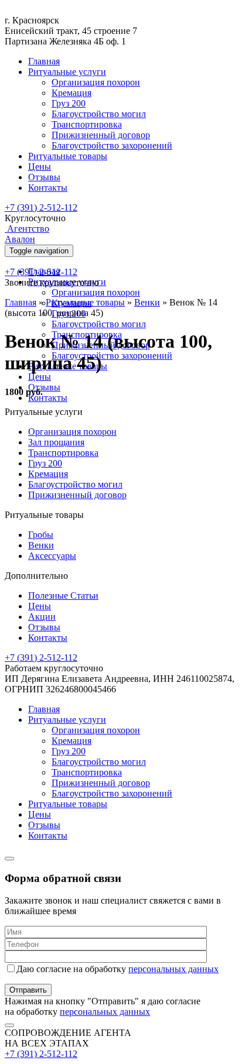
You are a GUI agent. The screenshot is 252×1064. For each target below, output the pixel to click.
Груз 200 (69, 103)
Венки (147, 302)
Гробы (40, 535)
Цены (39, 166)
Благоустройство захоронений (112, 145)
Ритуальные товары (67, 156)
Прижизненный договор (101, 135)
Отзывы (44, 177)
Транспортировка (87, 124)
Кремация (71, 93)
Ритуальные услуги (67, 72)
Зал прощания (56, 442)
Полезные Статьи (63, 595)
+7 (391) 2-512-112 (41, 207)
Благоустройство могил (99, 114)
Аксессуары (52, 556)
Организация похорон (96, 82)
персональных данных (173, 969)
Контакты (47, 188)
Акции (42, 617)
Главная (44, 61)
